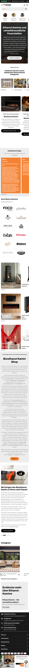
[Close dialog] (28, 656)
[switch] (26, 666)
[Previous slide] (1, 535)
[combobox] (14, 9)
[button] (4, 535)
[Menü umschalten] (2, 5)
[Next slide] (9, 535)
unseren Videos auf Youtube (16, 444)
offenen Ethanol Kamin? (17, 400)
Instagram (17, 454)
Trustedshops (14, 155)
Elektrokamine (13, 380)
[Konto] (24, 5)
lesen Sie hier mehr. (14, 526)
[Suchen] (26, 9)
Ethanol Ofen (12, 415)
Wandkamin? (10, 403)
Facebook (10, 454)
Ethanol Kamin (10, 378)
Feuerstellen (18, 383)
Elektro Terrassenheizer (8, 383)
